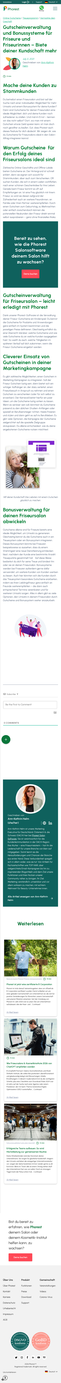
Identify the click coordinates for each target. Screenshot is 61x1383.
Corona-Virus (46, 1297)
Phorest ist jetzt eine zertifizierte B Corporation (29, 984)
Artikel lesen (12, 1012)
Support (39, 2)
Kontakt (6, 1291)
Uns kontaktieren (7, 2)
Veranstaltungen (48, 1285)
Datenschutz (9, 1302)
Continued (36, 1004)
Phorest (21, 979)
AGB (5, 1319)
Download (26, 1297)
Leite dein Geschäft (28, 1143)
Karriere (6, 1297)
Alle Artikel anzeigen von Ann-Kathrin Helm (28, 898)
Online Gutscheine (12, 18)
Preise (24, 1291)
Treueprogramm (30, 18)
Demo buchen (30, 274)
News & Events (12, 979)
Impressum (8, 1314)
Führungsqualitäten (13, 1143)
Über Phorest (9, 1285)
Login (24, 2)
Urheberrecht (9, 1308)
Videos (43, 1291)
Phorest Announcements (33, 979)
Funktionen (26, 1285)
